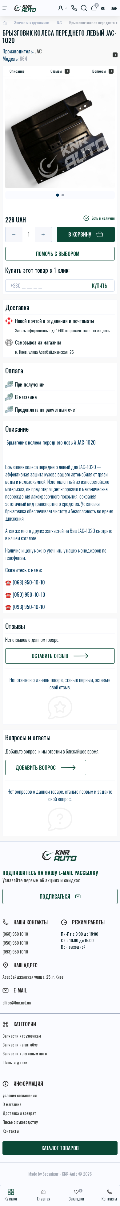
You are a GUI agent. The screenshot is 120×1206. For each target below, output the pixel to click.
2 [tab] (63, 195)
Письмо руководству (20, 1122)
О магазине (11, 1104)
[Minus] (14, 234)
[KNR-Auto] (60, 855)
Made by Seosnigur (43, 1173)
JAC (59, 22)
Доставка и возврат (19, 1113)
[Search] (84, 8)
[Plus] (43, 234)
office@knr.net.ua (16, 1002)
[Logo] (25, 8)
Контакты (10, 1130)
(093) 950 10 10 (15, 951)
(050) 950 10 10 (15, 942)
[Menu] (5, 8)
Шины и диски (14, 1062)
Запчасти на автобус (20, 1044)
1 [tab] (57, 195)
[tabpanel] (60, 133)
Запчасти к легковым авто (24, 1053)
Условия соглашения (19, 1095)
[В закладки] (7, 207)
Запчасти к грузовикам (31, 22)
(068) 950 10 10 (15, 934)
